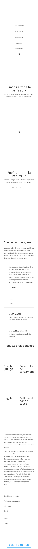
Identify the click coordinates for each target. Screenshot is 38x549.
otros (10, 188)
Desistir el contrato (19, 544)
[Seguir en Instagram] (9, 487)
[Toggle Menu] (31, 152)
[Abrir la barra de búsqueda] (19, 54)
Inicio (5, 188)
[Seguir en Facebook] (5, 487)
